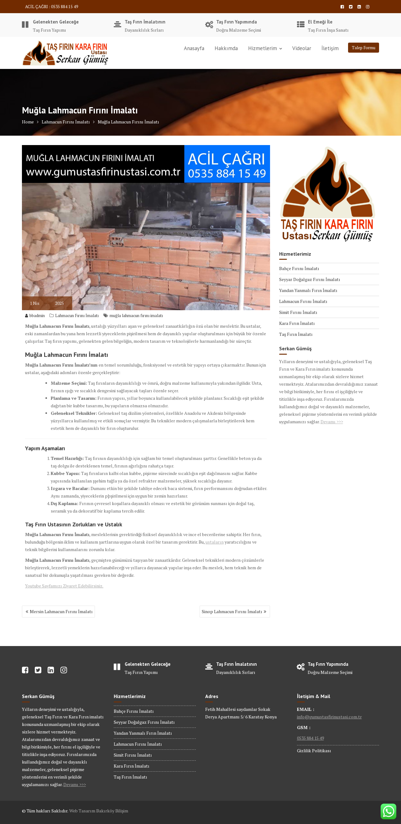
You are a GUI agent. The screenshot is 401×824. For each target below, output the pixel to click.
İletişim (330, 48)
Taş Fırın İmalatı (296, 334)
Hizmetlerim (262, 48)
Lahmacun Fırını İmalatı (77, 315)
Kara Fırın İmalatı (297, 323)
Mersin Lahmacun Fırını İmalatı (61, 611)
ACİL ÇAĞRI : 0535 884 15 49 (51, 6)
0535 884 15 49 (310, 738)
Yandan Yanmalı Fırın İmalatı (308, 290)
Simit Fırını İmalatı (298, 312)
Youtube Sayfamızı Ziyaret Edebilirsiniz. (64, 586)
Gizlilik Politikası (314, 751)
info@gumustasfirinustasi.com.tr (329, 717)
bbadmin (37, 315)
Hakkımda (226, 48)
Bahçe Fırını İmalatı (299, 268)
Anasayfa (194, 48)
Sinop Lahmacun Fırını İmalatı (232, 611)
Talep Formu (363, 47)
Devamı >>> (331, 422)
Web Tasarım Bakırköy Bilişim (98, 811)
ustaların (215, 542)
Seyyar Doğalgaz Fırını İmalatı (309, 279)
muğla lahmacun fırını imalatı (136, 315)
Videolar (301, 48)
